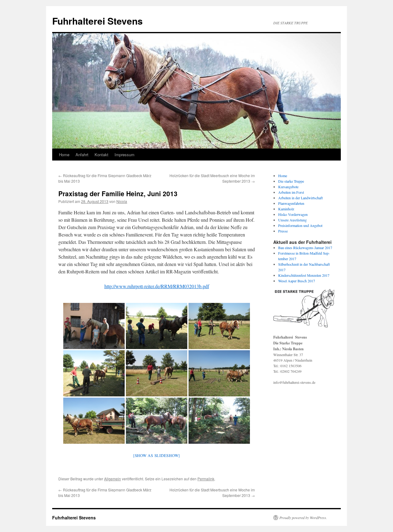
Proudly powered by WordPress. (303, 517)
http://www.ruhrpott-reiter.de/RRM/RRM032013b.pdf (156, 286)
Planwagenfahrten (291, 203)
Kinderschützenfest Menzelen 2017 (303, 275)
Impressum (124, 154)
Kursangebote (288, 186)
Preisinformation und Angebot (300, 225)
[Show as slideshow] (156, 455)
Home (64, 154)
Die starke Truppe (291, 181)
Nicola (121, 201)
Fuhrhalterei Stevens (97, 20)
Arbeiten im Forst (291, 192)
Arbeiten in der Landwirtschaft (300, 197)
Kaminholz (286, 208)
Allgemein (112, 478)
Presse (283, 230)
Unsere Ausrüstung (292, 219)
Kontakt (101, 154)
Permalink (205, 478)
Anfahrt (82, 154)
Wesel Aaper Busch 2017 (296, 280)
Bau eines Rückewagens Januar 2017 (305, 247)
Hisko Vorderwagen (293, 214)
